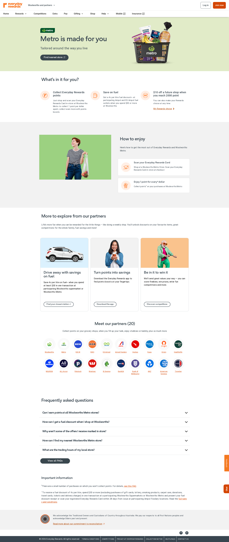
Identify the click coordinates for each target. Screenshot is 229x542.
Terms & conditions (90, 539)
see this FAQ (130, 486)
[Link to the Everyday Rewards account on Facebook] (181, 533)
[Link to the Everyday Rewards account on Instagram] (187, 533)
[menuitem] (6, 14)
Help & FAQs (170, 539)
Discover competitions (157, 304)
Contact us (183, 539)
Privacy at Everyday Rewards (130, 539)
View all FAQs (55, 461)
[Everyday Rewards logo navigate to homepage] (13, 5)
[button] (114, 413)
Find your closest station (58, 304)
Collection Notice (154, 539)
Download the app (105, 304)
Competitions (108, 539)
